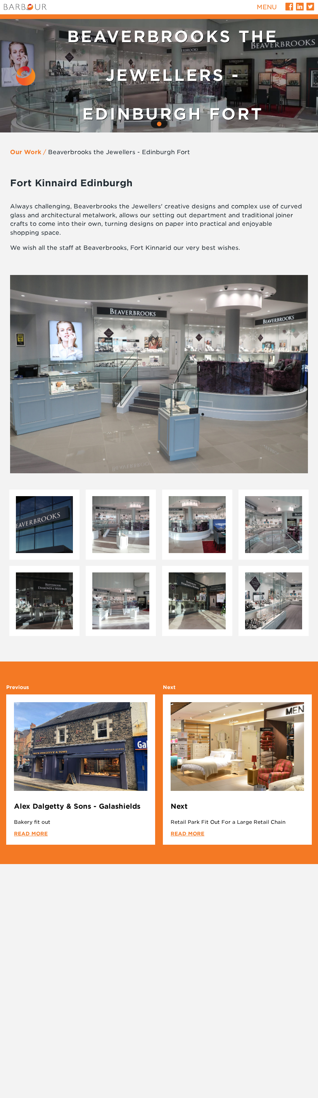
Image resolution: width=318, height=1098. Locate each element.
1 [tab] (159, 124)
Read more (31, 834)
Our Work (25, 152)
